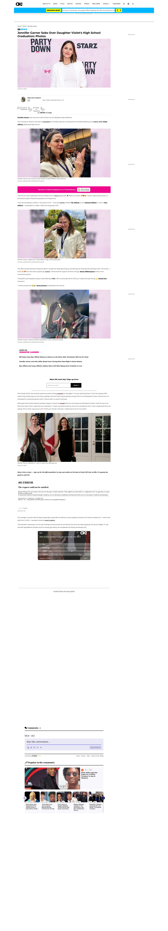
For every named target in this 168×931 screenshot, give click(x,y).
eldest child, (97, 122)
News (24, 26)
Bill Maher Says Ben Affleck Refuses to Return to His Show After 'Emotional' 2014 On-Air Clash (53, 357)
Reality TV (46, 4)
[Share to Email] (43, 108)
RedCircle (25, 508)
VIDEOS (86, 4)
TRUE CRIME (96, 4)
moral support (50, 520)
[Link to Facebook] (124, 3)
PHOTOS (78, 4)
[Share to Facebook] (23, 108)
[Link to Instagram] (128, 3)
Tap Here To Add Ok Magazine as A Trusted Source (56, 189)
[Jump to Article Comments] (19, 108)
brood (62, 403)
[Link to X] (133, 3)
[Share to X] (30, 108)
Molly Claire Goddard (34, 98)
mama (47, 271)
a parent (60, 393)
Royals (70, 4)
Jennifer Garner (32, 26)
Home (19, 26)
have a (56, 196)
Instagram (46, 122)
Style (62, 4)
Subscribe (116, 4)
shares (62, 203)
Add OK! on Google (46, 113)
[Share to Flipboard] (36, 108)
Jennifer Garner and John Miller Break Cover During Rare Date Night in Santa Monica (50, 361)
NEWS (55, 4)
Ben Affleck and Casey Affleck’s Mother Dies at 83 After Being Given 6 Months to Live (50, 366)
